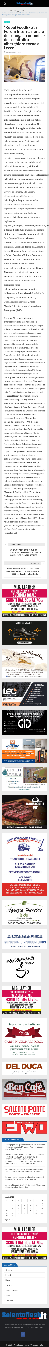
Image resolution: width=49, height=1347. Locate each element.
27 (30, 1213)
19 (24, 1210)
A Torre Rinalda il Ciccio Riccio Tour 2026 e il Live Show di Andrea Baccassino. (25, 1186)
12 (24, 1208)
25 (18, 1213)
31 (12, 1215)
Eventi (7, 22)
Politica (8, 1285)
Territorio (9, 1300)
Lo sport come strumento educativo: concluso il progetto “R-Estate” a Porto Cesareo (24, 1178)
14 (36, 1208)
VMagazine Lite (36, 1345)
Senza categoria (11, 1290)
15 (42, 1208)
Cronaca (8, 1270)
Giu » (11, 1220)
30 (7, 1215)
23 (7, 1213)
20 (30, 1210)
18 (18, 1210)
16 (7, 1210)
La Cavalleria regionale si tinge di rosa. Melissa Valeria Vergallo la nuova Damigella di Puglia (24, 1170)
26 (24, 1213)
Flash (7, 1280)
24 (12, 1213)
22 (42, 1210)
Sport (7, 1295)
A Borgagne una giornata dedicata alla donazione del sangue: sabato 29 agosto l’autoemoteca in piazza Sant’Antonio (25, 1146)
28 (36, 1213)
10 (12, 1208)
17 (12, 1210)
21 (36, 1210)
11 (18, 1208)
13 (30, 1208)
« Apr (6, 1220)
